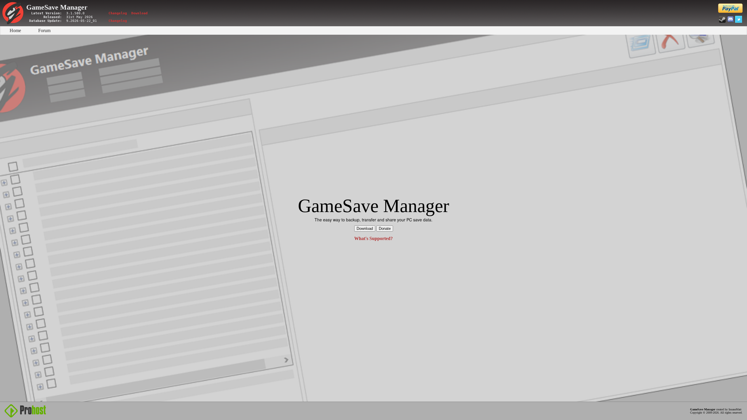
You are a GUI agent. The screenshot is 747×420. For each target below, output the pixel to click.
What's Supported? (373, 238)
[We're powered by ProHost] (25, 411)
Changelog (118, 13)
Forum (44, 30)
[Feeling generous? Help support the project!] (730, 8)
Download (139, 13)
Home (15, 30)
